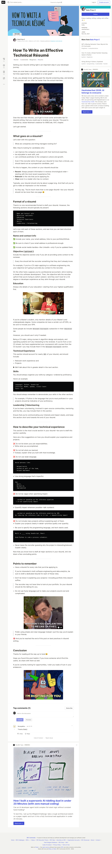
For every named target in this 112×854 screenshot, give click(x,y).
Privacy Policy (57, 844)
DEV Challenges (20, 840)
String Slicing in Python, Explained (94, 62)
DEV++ (28, 840)
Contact (98, 840)
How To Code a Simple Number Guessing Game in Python (94, 55)
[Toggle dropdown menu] (72, 725)
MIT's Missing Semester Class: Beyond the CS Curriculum (94, 46)
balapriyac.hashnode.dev (56, 41)
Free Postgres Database (50, 842)
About (92, 840)
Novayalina (21, 726)
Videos (33, 840)
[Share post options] (4, 84)
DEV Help (52, 840)
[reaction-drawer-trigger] (4, 59)
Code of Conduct (38, 738)
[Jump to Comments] (4, 66)
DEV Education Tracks (42, 840)
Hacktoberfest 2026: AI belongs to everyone (93, 91)
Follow (95, 14)
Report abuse (49, 738)
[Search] (8, 2)
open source (45, 847)
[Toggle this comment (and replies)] (14, 729)
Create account (104, 2)
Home (12, 840)
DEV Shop (61, 842)
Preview (28, 720)
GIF (62, 312)
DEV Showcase (85, 840)
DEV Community (31, 837)
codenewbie (24, 59)
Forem (37, 847)
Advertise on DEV (61, 840)
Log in (94, 2)
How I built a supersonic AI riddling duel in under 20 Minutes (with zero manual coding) (42, 802)
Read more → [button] (19, 823)
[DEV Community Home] (3, 2)
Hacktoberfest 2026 (88, 102)
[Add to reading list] (4, 72)
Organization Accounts (73, 840)
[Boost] (4, 78)
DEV (62, 847)
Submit (20, 720)
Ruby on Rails (52, 849)
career (16, 59)
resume (40, 59)
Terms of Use (66, 844)
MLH (67, 842)
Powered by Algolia (56, 2)
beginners (33, 59)
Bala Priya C (21, 39)
